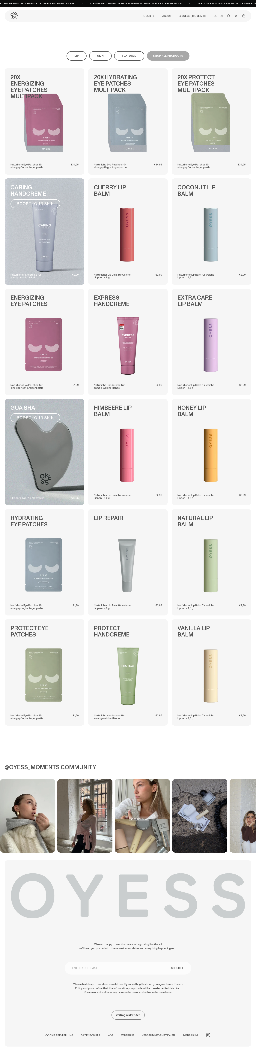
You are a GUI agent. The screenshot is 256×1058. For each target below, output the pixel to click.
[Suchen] (229, 16)
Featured (129, 55)
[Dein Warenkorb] (244, 16)
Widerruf (127, 1035)
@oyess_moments (192, 15)
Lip (76, 55)
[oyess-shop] (14, 16)
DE (215, 16)
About (167, 15)
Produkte (147, 15)
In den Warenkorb (44, 153)
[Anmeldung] (236, 16)
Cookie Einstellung (59, 1035)
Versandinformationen (158, 1035)
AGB (111, 1035)
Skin (100, 55)
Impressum (190, 1035)
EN (221, 16)
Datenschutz (90, 1035)
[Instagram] (208, 1035)
